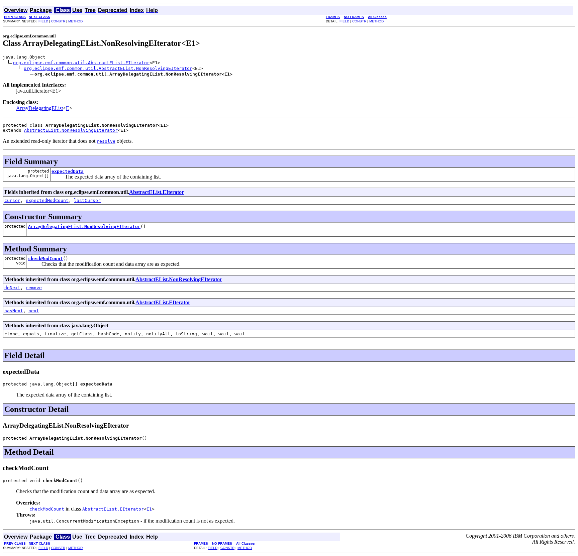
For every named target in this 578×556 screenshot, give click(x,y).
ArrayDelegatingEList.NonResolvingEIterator (84, 226)
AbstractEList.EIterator (156, 192)
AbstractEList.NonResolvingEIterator (71, 130)
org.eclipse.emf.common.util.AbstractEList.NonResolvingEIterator (108, 68)
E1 (149, 509)
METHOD (75, 21)
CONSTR (58, 21)
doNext (12, 287)
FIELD (43, 21)
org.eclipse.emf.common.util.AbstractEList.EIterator (81, 62)
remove (34, 287)
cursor (12, 200)
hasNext (13, 310)
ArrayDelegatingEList (39, 108)
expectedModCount (47, 200)
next (33, 310)
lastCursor (87, 200)
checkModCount (45, 258)
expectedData (68, 171)
